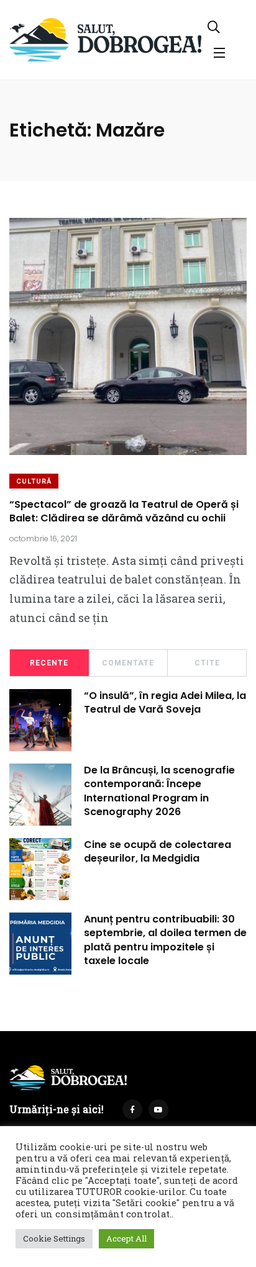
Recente (49, 663)
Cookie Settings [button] (54, 1238)
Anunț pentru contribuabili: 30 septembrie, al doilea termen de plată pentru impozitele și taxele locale (165, 940)
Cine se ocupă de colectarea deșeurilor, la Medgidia (157, 851)
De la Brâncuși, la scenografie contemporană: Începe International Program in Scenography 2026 (159, 791)
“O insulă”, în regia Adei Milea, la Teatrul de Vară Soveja (165, 702)
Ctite (207, 663)
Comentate (128, 663)
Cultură (34, 481)
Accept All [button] (126, 1238)
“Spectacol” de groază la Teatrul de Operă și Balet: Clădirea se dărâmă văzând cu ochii (124, 511)
